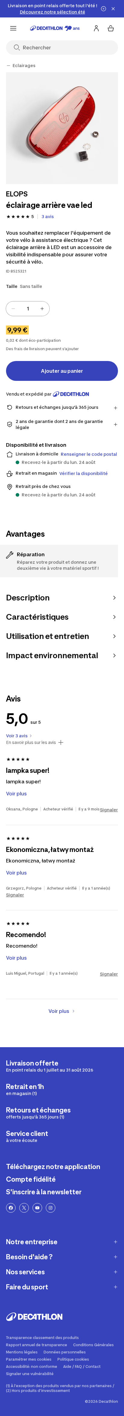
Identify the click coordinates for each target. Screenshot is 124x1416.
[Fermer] (113, 9)
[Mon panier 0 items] (111, 28)
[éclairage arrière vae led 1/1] (62, 128)
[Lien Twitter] (24, 1208)
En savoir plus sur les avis (31, 742)
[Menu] (13, 28)
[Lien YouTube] (37, 1208)
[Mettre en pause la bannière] (103, 9)
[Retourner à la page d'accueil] (55, 28)
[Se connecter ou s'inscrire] (96, 28)
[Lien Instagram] (50, 1208)
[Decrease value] (13, 308)
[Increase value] (42, 308)
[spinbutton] (27, 309)
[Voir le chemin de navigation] (8, 65)
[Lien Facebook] (11, 1208)
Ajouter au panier (62, 371)
